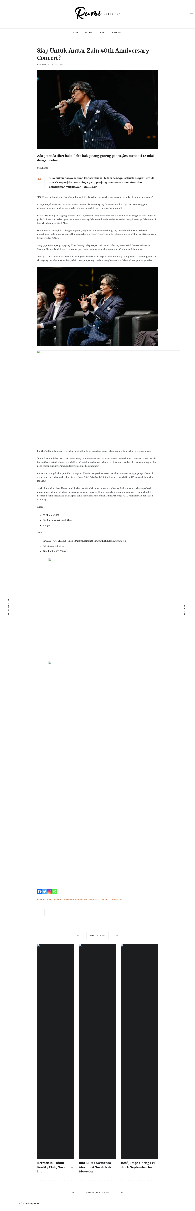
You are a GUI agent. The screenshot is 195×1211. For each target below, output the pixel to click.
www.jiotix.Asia (56, 546)
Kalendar (41, 64)
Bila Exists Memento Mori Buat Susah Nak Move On (95, 1167)
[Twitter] (44, 891)
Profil (88, 32)
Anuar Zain (44, 899)
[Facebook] (39, 891)
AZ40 (105, 899)
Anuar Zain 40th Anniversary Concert (77, 899)
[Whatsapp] (54, 891)
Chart (102, 32)
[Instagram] (49, 891)
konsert (117, 899)
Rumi (76, 32)
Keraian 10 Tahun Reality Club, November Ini (55, 1167)
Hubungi (116, 32)
